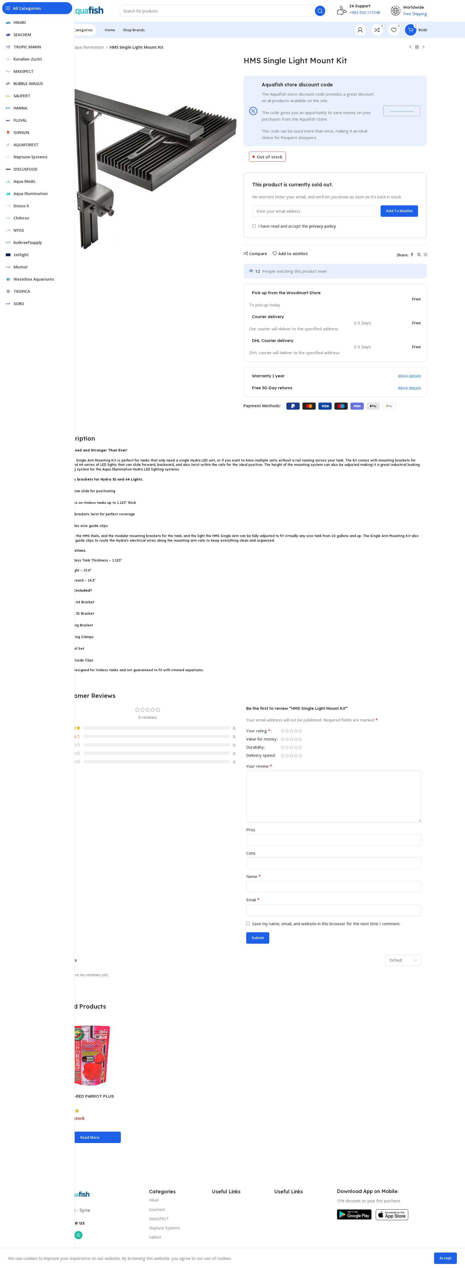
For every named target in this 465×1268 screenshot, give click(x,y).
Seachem (157, 1209)
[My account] (360, 29)
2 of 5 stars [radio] (287, 731)
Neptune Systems (164, 1228)
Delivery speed (260, 755)
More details (409, 376)
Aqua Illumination (88, 47)
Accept (445, 1258)
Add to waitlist (399, 210)
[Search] (320, 11)
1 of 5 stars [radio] (283, 731)
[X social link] (418, 254)
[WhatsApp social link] (425, 254)
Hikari (154, 1200)
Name (253, 876)
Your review (259, 766)
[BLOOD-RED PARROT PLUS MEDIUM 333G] (90, 1055)
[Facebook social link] (412, 254)
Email (253, 900)
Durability (255, 747)
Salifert (155, 1237)
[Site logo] (81, 10)
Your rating (258, 731)
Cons (250, 853)
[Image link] (354, 1214)
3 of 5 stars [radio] (291, 731)
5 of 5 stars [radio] (300, 731)
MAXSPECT (159, 1218)
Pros (250, 829)
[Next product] (423, 47)
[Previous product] (410, 47)
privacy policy (322, 226)
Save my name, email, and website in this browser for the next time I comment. (326, 923)
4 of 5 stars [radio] (296, 731)
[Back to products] (417, 47)
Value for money (261, 739)
